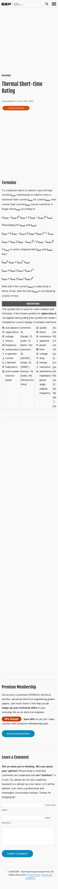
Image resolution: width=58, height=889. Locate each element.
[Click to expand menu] (54, 3)
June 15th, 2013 (25, 101)
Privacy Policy (34, 875)
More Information (18, 733)
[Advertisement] (29, 41)
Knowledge (6, 75)
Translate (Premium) (16, 108)
